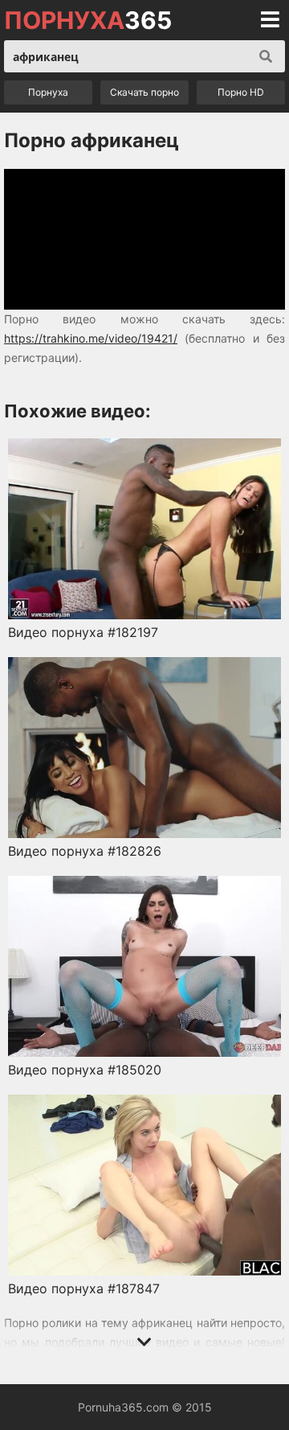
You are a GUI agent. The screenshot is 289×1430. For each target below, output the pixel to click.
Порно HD (241, 92)
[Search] (266, 56)
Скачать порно (144, 92)
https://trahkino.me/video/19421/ (90, 338)
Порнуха (48, 92)
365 (88, 20)
